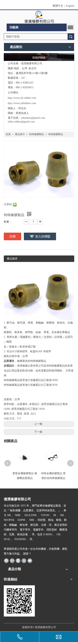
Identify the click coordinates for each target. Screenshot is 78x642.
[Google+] (12, 560)
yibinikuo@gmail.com (33, 117)
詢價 (12, 236)
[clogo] (39, 17)
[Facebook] (6, 560)
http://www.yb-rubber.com (22, 97)
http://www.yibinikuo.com (22, 103)
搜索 (71, 36)
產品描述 (12, 258)
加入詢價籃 (42, 236)
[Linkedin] (18, 560)
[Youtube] (29, 560)
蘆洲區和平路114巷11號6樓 (32, 73)
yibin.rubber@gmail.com (22, 121)
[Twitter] (24, 560)
